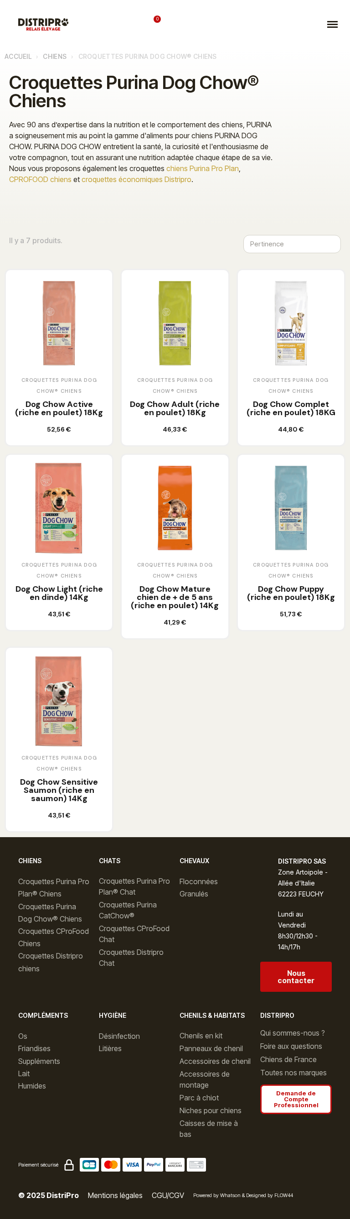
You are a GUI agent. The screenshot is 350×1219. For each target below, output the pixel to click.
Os (22, 1036)
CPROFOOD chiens (40, 179)
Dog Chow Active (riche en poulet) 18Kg (59, 408)
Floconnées (199, 881)
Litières (110, 1048)
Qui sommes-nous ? (292, 1032)
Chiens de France (288, 1059)
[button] (98, 24)
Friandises (34, 1048)
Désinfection (119, 1036)
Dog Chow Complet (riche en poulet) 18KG (291, 408)
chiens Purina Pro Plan (202, 168)
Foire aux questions (291, 1046)
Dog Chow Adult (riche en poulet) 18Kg (175, 408)
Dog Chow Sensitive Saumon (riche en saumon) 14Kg (59, 790)
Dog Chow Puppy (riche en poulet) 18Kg (291, 593)
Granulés (194, 893)
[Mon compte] (128, 24)
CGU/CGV (168, 1195)
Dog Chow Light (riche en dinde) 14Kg (59, 593)
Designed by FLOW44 (269, 1195)
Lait (24, 1073)
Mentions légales (115, 1195)
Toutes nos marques (293, 1072)
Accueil (18, 56)
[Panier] (154, 24)
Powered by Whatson (217, 1195)
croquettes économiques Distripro (136, 179)
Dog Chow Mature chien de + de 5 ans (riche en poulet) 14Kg (175, 597)
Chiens (55, 56)
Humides (32, 1085)
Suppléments (39, 1061)
